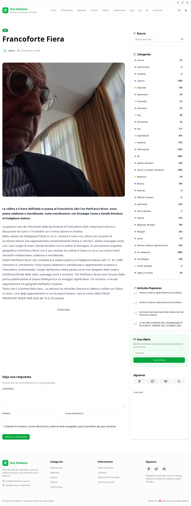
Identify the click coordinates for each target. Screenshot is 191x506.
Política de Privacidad (108, 477)
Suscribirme (159, 360)
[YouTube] (187, 2)
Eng (132, 10)
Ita (147, 10)
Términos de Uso (106, 482)
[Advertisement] (63, 333)
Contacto (102, 472)
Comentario (8, 388)
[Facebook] (178, 2)
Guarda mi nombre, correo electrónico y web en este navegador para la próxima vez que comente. (60, 426)
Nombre (6, 413)
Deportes (81, 10)
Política (53, 482)
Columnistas (119, 10)
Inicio (53, 10)
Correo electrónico (74, 413)
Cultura (94, 10)
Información (67, 10)
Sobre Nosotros (105, 467)
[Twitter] (182, 2)
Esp (139, 10)
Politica (105, 10)
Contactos (157, 10)
